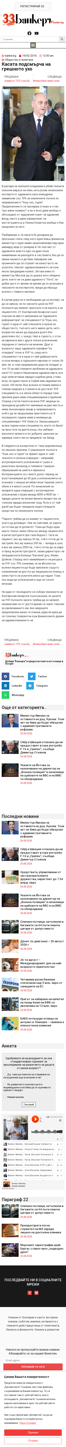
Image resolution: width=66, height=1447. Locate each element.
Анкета (9, 1045)
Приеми (33, 1432)
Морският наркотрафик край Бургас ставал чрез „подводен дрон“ (41, 1248)
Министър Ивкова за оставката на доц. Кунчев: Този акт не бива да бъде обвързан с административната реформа (42, 722)
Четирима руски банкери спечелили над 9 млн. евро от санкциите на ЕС (41, 983)
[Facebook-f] (30, 1293)
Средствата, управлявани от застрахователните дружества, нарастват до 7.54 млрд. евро (41, 877)
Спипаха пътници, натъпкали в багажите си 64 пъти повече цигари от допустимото (42, 925)
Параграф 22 (15, 1199)
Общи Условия (27, 1423)
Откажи (33, 1440)
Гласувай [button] (29, 1104)
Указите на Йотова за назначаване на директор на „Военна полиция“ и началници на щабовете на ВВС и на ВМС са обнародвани (42, 772)
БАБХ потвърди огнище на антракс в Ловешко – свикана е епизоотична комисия (42, 1022)
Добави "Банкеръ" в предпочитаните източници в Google (34, 662)
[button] (33, 45)
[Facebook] (29, 33)
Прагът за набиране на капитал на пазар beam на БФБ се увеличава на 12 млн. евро (42, 1002)
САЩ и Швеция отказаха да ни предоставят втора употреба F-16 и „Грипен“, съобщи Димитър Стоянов (41, 747)
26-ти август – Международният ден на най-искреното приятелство (41, 963)
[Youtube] (36, 33)
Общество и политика (19, 59)
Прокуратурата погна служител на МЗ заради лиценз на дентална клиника (40, 1229)
